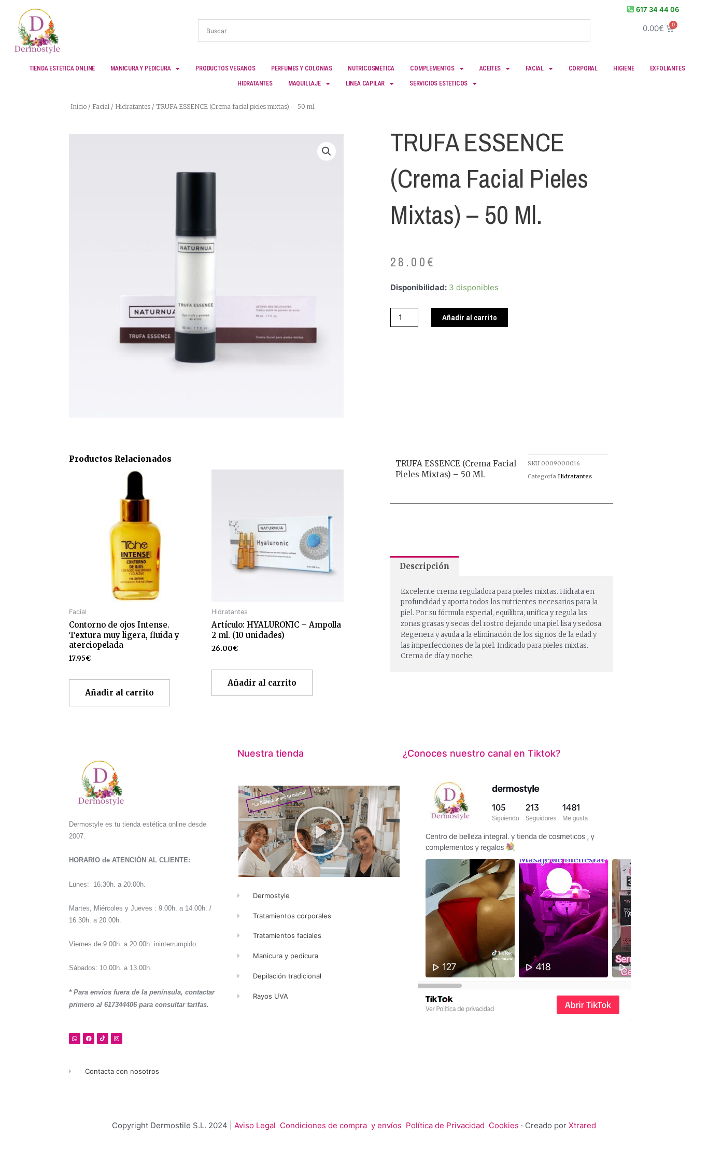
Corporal (583, 68)
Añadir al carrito (469, 317)
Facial (535, 68)
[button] (326, 151)
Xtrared (582, 1125)
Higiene (623, 68)
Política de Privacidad (446, 1125)
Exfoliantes (667, 68)
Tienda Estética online (62, 68)
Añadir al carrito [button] (119, 693)
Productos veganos (225, 68)
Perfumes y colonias (301, 68)
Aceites (490, 68)
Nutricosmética (371, 68)
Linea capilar (365, 83)
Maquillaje (304, 83)
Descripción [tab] (424, 566)
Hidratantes (255, 83)
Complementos (432, 68)
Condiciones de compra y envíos (341, 1125)
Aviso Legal (255, 1125)
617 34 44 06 (657, 9)
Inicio (78, 106)
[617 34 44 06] (630, 9)
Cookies (504, 1125)
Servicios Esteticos (438, 83)
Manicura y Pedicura (140, 68)
